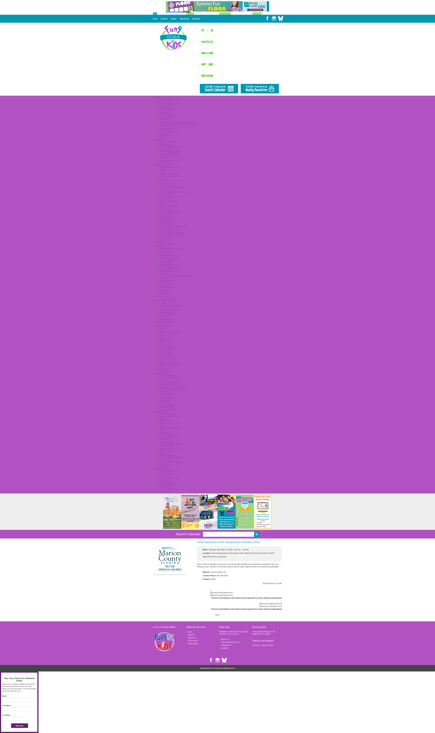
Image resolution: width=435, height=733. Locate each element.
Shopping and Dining (163, 373)
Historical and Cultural (168, 346)
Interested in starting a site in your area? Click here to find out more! (233, 632)
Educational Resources (168, 108)
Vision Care (164, 292)
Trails (162, 242)
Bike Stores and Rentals (169, 378)
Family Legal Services (168, 147)
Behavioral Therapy (167, 251)
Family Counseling (167, 264)
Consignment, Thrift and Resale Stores (174, 387)
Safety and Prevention (168, 360)
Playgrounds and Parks (168, 210)
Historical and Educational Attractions (173, 192)
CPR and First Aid (166, 260)
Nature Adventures (167, 208)
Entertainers (164, 307)
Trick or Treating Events (168, 489)
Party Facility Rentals (167, 314)
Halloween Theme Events (169, 478)
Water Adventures (166, 244)
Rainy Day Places (166, 215)
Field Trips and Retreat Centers (171, 176)
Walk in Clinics (165, 294)
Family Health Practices (168, 269)
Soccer (162, 453)
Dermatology (164, 262)
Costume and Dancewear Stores (172, 389)
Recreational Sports (167, 219)
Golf (161, 430)
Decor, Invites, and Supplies (170, 305)
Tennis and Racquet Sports (170, 462)
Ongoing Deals (165, 480)
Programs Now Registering (170, 357)
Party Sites (164, 317)
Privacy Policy (193, 643)
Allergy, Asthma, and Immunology (172, 249)
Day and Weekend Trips (169, 174)
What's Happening (162, 468)
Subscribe (19, 725)
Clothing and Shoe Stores (169, 382)
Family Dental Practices (168, 267)
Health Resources (162, 246)
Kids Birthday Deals (167, 312)
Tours (162, 239)
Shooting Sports (166, 450)
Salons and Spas (166, 221)
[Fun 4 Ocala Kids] (173, 37)
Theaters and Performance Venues (172, 235)
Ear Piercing (164, 391)
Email (4, 696)
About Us (191, 635)
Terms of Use (192, 640)
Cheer (162, 421)
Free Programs (165, 344)
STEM (162, 366)
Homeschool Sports (167, 439)
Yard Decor (164, 323)
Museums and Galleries (168, 205)
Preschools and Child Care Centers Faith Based (177, 122)
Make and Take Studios (168, 201)
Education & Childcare (164, 101)
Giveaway (196, 19)
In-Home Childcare (167, 115)
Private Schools (165, 126)
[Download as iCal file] (272, 583)
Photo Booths (165, 319)
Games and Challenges (168, 185)
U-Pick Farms (165, 491)
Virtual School (165, 135)
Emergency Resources (168, 142)
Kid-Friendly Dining (167, 398)
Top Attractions (165, 237)
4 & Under (164, 328)
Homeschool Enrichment (169, 348)
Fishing (163, 178)
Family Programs (166, 341)
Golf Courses (165, 190)
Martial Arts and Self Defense (170, 443)
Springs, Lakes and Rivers (169, 228)
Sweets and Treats (167, 407)
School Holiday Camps (168, 99)
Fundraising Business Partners (171, 151)
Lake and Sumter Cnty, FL (230, 642)
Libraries (163, 199)
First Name (6, 705)
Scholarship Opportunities (169, 128)
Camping (163, 171)
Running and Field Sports (169, 448)
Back (217, 615)
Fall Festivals (165, 473)
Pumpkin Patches (166, 482)
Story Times (164, 369)
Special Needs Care (167, 287)
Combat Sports (165, 423)
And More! (224, 648)
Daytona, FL (225, 639)
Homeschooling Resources (170, 153)
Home (155, 19)
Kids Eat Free (165, 400)
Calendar (164, 19)
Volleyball (163, 464)
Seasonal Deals (166, 487)
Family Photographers (168, 149)
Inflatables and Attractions (169, 310)
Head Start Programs (167, 110)
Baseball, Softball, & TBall (169, 416)
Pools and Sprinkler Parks (169, 212)
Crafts (162, 337)
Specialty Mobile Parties (168, 321)
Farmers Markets (166, 394)
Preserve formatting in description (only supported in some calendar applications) (247, 598)
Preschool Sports (166, 446)
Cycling (163, 425)
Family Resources (162, 140)
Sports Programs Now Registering (172, 457)
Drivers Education (166, 339)
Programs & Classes (163, 326)
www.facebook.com (218, 572)
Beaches (163, 169)
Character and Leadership (169, 332)
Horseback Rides (166, 194)
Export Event (227, 593)
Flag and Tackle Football (169, 428)
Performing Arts (166, 355)
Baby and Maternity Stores (169, 375)
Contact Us (192, 638)
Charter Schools (166, 106)
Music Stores (165, 403)
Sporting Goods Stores (168, 405)
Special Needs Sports (168, 455)
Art (161, 330)
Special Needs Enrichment (169, 364)
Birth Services (165, 253)
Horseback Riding (166, 441)
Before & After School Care (170, 103)
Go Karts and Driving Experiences (172, 187)
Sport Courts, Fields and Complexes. (173, 226)
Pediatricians (164, 285)
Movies (162, 203)
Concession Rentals (167, 301)
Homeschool (164, 113)
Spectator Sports (166, 224)
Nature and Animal (167, 351)
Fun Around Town (162, 165)
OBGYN (163, 273)
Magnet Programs (166, 117)
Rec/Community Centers (169, 217)
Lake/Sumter (257, 13)
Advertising (184, 19)
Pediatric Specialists (167, 283)
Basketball (164, 419)
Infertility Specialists (167, 271)
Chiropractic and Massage (169, 258)
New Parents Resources (169, 156)
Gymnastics (164, 432)
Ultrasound (164, 289)
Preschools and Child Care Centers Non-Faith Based (179, 124)
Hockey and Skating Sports (170, 437)
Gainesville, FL (226, 645)
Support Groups (166, 162)
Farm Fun (163, 475)
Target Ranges (165, 230)
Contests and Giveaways (169, 471)
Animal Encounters (167, 167)
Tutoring (163, 133)
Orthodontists (165, 278)
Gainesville (190, 13)
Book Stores (164, 380)
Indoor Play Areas (166, 196)
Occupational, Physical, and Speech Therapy (176, 276)
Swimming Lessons (167, 459)
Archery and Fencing (167, 414)
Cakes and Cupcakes (168, 298)
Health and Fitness (167, 434)
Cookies (163, 303)
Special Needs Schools (168, 131)
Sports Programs (162, 412)
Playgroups (164, 158)
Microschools (165, 119)
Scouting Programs (167, 362)
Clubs (162, 335)
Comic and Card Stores (168, 385)
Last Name (6, 715)
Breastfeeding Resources (169, 255)
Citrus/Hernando (225, 13)
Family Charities (166, 144)
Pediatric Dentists (166, 280)
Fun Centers (164, 183)
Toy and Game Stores (168, 409)
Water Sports (165, 466)
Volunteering (164, 371)
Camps (158, 97)
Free (213, 579)
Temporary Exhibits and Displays (172, 233)
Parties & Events (162, 296)
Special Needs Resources (169, 160)
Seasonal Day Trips (167, 484)
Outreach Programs (167, 353)
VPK (161, 137)
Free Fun (163, 181)
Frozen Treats (165, 396)
